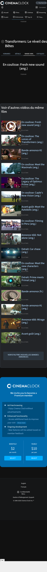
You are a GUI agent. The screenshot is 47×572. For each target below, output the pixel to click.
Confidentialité (25, 492)
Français (23, 487)
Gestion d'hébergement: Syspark (23, 497)
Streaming (42, 13)
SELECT (13, 458)
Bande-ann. (29, 54)
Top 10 (30, 17)
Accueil (6, 13)
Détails (18, 54)
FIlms (17, 13)
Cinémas (30, 13)
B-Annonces (19, 17)
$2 (13, 451)
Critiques (40, 54)
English (23, 483)
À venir (6, 17)
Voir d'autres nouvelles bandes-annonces (23, 355)
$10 (34, 451)
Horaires (6, 54)
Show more (21, 423)
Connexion (42, 7)
